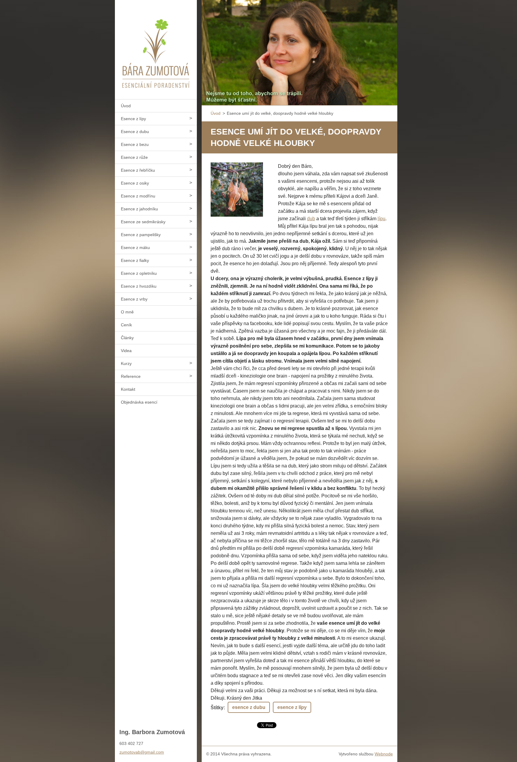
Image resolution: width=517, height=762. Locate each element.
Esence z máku (135, 247)
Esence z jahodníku (139, 208)
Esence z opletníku (139, 273)
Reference (131, 376)
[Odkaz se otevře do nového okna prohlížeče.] (237, 189)
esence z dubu (248, 707)
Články (127, 337)
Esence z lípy (133, 118)
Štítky (217, 707)
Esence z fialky (135, 260)
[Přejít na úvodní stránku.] (156, 46)
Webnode (384, 754)
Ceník (126, 324)
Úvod (126, 105)
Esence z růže (134, 157)
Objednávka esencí (139, 402)
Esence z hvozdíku (138, 286)
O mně (127, 312)
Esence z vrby (134, 299)
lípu (381, 218)
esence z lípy (292, 707)
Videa (126, 350)
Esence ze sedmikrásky (143, 221)
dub (311, 218)
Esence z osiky (135, 183)
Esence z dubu (135, 131)
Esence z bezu (135, 144)
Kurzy (126, 363)
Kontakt (128, 389)
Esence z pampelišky (141, 234)
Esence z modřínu (138, 196)
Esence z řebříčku (138, 170)
